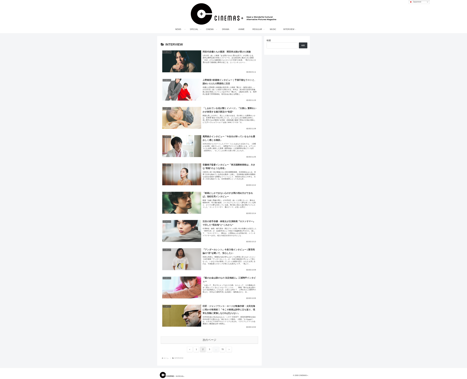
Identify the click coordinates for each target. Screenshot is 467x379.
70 (222, 349)
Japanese (416, 2)
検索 (269, 40)
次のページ (209, 339)
